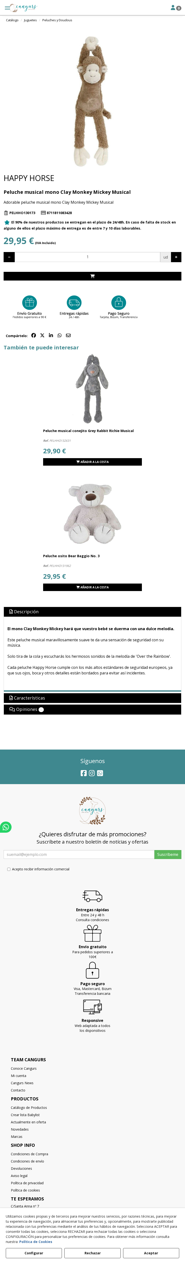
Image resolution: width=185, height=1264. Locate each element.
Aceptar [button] (151, 1253)
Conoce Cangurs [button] (24, 1068)
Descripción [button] (26, 611)
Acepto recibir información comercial (40, 869)
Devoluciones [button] (21, 1168)
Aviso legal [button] (19, 1175)
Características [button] (29, 698)
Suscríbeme (167, 854)
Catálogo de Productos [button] (29, 1107)
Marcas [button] (16, 1136)
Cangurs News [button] (22, 1083)
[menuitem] (92, 1068)
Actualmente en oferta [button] (28, 1122)
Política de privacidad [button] (27, 1183)
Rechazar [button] (93, 1253)
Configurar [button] (34, 1253)
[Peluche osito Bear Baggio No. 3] (92, 514)
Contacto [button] (18, 1090)
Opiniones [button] (28, 709)
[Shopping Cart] (92, 276)
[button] (19, 8)
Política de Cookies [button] (35, 1241)
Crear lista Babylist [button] (25, 1114)
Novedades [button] (20, 1129)
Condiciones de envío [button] (27, 1161)
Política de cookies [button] (25, 1190)
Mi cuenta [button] (18, 1075)
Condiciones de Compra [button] (29, 1154)
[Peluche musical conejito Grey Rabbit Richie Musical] (92, 389)
